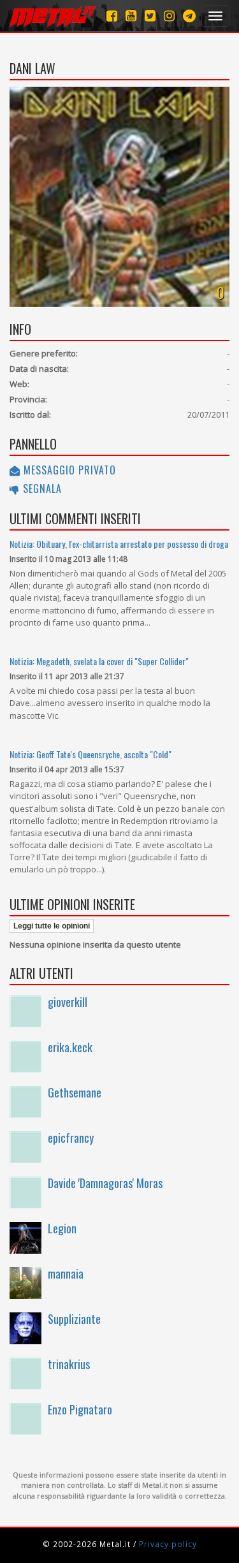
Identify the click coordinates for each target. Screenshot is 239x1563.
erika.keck (70, 1047)
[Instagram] (189, 15)
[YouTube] (131, 15)
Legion (62, 1228)
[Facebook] (111, 15)
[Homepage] (52, 16)
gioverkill (67, 1002)
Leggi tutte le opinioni (51, 925)
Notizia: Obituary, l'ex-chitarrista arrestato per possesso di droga (119, 543)
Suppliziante (74, 1318)
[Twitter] (150, 15)
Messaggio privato (68, 470)
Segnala (41, 488)
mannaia (65, 1273)
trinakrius (69, 1364)
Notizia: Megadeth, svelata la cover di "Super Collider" (99, 661)
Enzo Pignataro (80, 1409)
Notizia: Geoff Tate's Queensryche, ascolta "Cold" (90, 754)
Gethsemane (74, 1092)
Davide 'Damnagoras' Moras (105, 1183)
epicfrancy (71, 1137)
